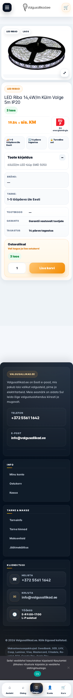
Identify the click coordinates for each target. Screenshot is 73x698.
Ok (37, 673)
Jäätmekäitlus (19, 547)
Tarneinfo (16, 520)
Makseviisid (17, 538)
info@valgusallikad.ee (28, 438)
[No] (68, 667)
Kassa (14, 492)
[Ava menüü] (7, 7)
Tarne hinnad (18, 529)
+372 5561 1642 (25, 418)
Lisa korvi (47, 268)
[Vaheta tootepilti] (36, 53)
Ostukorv (16, 483)
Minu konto (17, 474)
